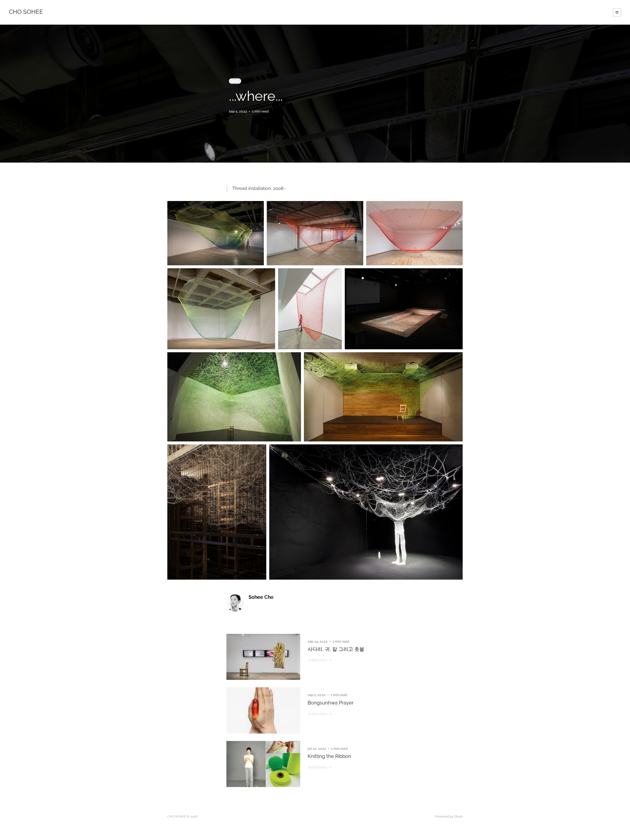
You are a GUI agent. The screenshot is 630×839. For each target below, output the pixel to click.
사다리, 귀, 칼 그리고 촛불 (336, 649)
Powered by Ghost (449, 816)
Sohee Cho (261, 597)
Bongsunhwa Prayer (331, 703)
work (234, 81)
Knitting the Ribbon (329, 756)
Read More (317, 660)
